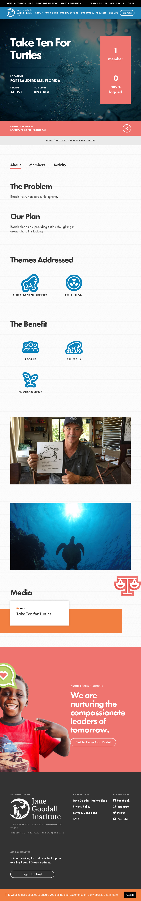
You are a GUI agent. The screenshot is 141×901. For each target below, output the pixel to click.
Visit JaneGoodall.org (20, 3)
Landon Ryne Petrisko (28, 129)
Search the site (98, 3)
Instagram (123, 806)
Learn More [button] (111, 894)
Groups (113, 12)
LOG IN (130, 3)
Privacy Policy (81, 806)
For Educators (69, 12)
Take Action (127, 12)
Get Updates (117, 3)
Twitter (121, 813)
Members (37, 165)
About (39, 12)
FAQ (76, 819)
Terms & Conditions (85, 813)
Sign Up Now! (32, 874)
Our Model (87, 12)
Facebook (123, 800)
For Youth (51, 12)
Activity (59, 165)
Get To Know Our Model (93, 742)
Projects (101, 12)
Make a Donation (71, 3)
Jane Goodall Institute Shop (90, 800)
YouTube (122, 819)
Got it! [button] (130, 894)
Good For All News (47, 3)
